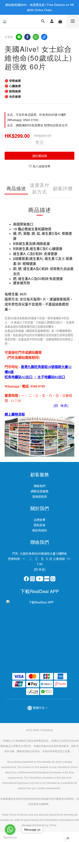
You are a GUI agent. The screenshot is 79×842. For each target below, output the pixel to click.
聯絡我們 (40, 486)
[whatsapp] (36, 37)
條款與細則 (39, 530)
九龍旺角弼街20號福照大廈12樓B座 (43, 553)
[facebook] (27, 37)
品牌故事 (40, 519)
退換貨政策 (39, 496)
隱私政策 (40, 525)
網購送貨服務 (39, 491)
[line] (19, 37)
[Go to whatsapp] (10, 829)
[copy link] (44, 37)
